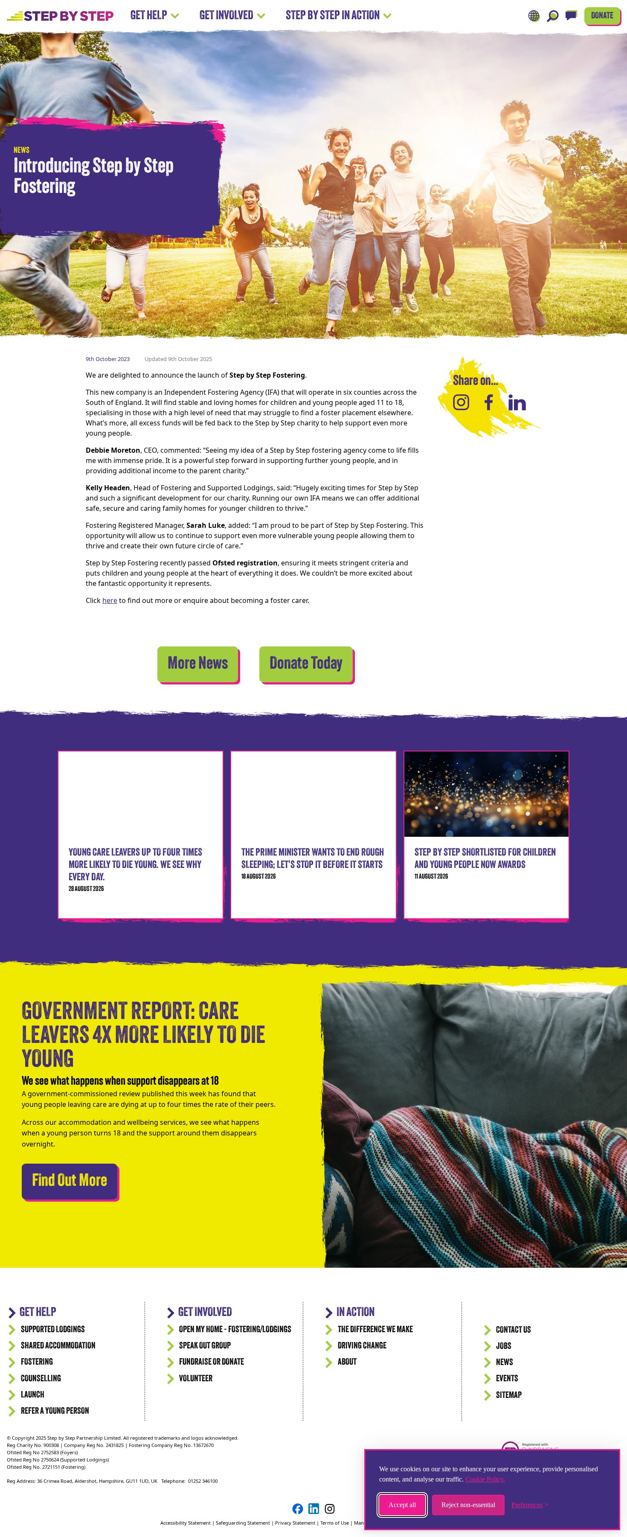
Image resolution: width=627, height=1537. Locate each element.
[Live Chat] (572, 16)
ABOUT (347, 1362)
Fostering (37, 1362)
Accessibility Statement (186, 1523)
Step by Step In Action (333, 16)
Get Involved (226, 16)
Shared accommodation (58, 1346)
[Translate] (534, 16)
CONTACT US (513, 1330)
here (109, 600)
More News (198, 664)
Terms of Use (334, 1523)
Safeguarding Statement (243, 1523)
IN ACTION (355, 1313)
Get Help (149, 16)
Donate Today (306, 664)
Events (507, 1378)
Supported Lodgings (53, 1329)
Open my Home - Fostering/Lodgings (235, 1329)
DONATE (602, 16)
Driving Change (362, 1346)
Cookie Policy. (485, 1479)
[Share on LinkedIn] (517, 402)
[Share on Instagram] (461, 402)
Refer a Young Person (55, 1411)
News (504, 1362)
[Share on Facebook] (489, 402)
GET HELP (38, 1313)
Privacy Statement (295, 1523)
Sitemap (509, 1395)
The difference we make (375, 1329)
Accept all (402, 1504)
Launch (32, 1395)
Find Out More (74, 1181)
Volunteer (195, 1378)
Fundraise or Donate (211, 1362)
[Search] (553, 16)
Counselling (41, 1378)
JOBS (503, 1346)
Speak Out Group (205, 1346)
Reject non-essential (468, 1504)
